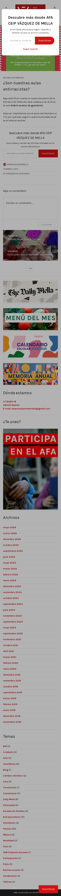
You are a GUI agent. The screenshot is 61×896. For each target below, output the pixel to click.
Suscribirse (44, 40)
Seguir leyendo (30, 49)
